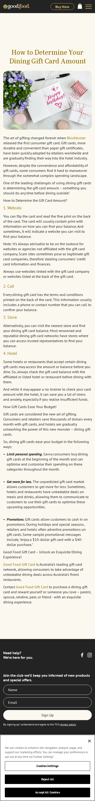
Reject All (47, 779)
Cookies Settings (47, 766)
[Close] (89, 741)
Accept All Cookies (47, 792)
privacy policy (68, 724)
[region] (47, 768)
